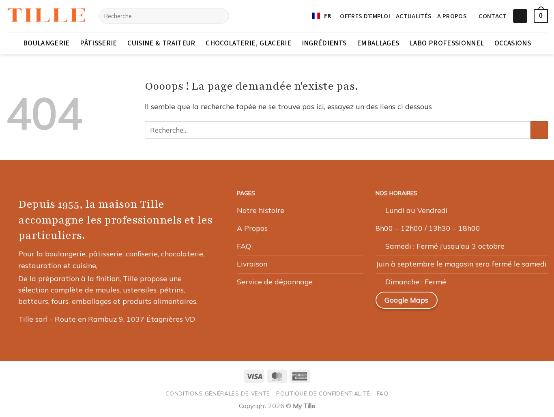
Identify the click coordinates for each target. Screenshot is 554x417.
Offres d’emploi (365, 16)
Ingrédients (324, 43)
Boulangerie (46, 43)
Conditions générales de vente (217, 393)
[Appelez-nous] (514, 303)
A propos (452, 16)
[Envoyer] (220, 16)
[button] (520, 16)
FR (327, 15)
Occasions (512, 43)
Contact (493, 16)
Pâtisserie (98, 43)
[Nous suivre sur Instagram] (475, 303)
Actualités (414, 16)
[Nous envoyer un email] (495, 303)
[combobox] (321, 16)
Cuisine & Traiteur (161, 43)
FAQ (383, 393)
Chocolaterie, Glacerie (248, 43)
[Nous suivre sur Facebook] (456, 303)
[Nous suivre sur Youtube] (534, 303)
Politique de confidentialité (323, 393)
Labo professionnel (447, 43)
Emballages (378, 43)
